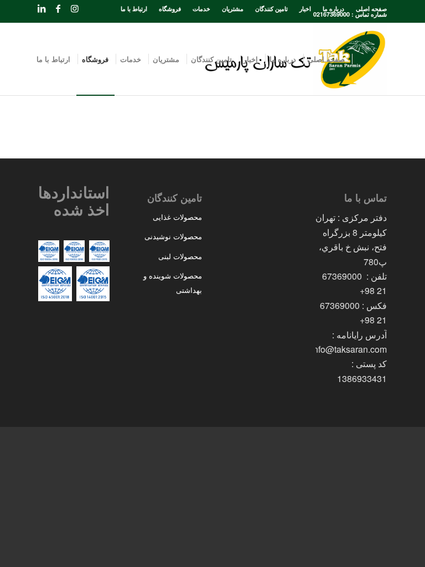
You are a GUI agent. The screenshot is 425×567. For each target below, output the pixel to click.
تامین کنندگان (271, 8)
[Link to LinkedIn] (41, 8)
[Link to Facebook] (58, 8)
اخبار (305, 8)
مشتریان (232, 8)
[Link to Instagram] (74, 8)
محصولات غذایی (177, 217)
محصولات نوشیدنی (173, 236)
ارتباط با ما (134, 8)
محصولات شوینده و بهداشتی (172, 282)
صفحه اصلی (371, 8)
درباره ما (333, 8)
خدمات (201, 8)
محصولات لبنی (180, 256)
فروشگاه (170, 8)
